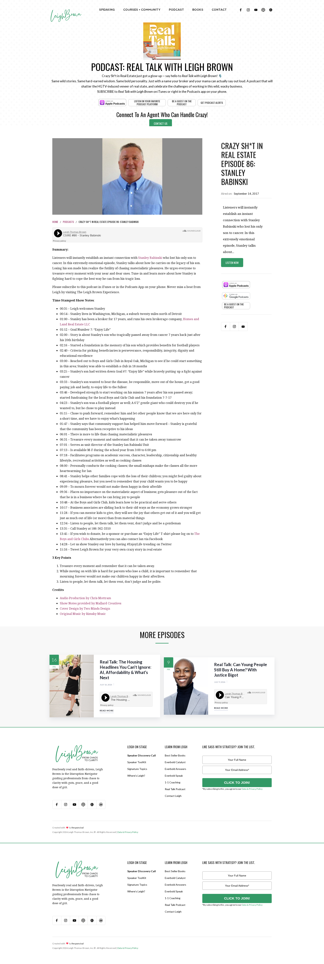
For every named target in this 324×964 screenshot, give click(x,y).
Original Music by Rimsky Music (83, 614)
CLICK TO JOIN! (237, 782)
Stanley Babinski (150, 258)
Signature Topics (137, 768)
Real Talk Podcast (175, 789)
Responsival (78, 827)
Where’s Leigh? (136, 775)
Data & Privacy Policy (252, 788)
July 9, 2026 (219, 682)
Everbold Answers (175, 768)
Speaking (107, 10)
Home (55, 222)
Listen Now (232, 262)
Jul (54, 667)
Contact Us (160, 123)
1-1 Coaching (172, 782)
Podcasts (68, 222)
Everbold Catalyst (175, 762)
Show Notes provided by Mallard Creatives (90, 603)
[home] (66, 11)
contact (219, 10)
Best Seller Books (175, 755)
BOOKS (197, 10)
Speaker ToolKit (136, 762)
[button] (107, 10)
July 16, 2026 (106, 684)
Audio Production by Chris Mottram (85, 598)
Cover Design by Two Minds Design (85, 608)
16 (54, 659)
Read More (107, 710)
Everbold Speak (174, 775)
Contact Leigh (173, 795)
